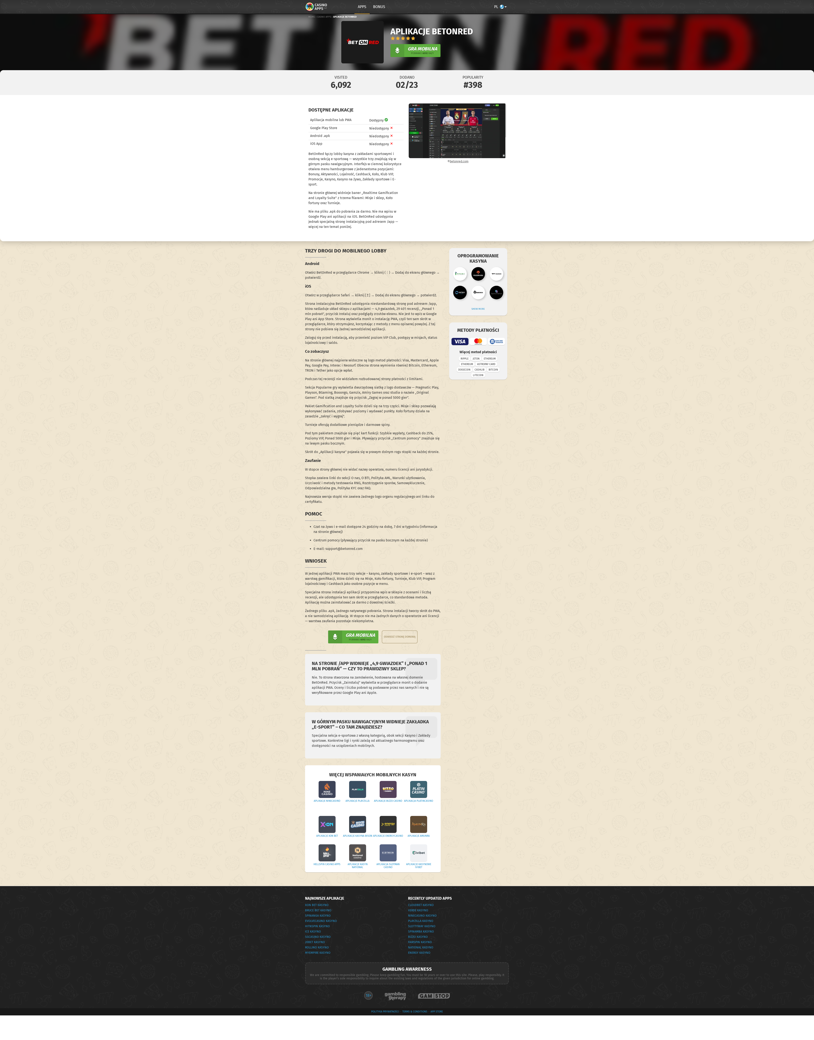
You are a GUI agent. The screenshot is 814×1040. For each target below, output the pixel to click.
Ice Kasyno (313, 931)
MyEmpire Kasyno (317, 953)
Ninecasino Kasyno (422, 915)
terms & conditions (414, 1011)
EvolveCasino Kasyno (321, 921)
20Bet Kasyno (315, 942)
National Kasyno (420, 947)
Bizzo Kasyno (418, 937)
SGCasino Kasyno (318, 937)
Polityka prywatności (385, 1011)
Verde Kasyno (418, 910)
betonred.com (459, 161)
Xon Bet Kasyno (317, 905)
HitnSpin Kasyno (317, 926)
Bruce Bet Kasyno (318, 910)
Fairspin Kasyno (420, 942)
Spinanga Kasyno (318, 915)
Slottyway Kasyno (421, 926)
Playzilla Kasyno (420, 921)
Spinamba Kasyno (421, 931)
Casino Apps (324, 16)
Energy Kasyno (419, 953)
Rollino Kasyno (317, 947)
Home (311, 16)
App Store (437, 1011)
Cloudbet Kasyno (421, 905)
